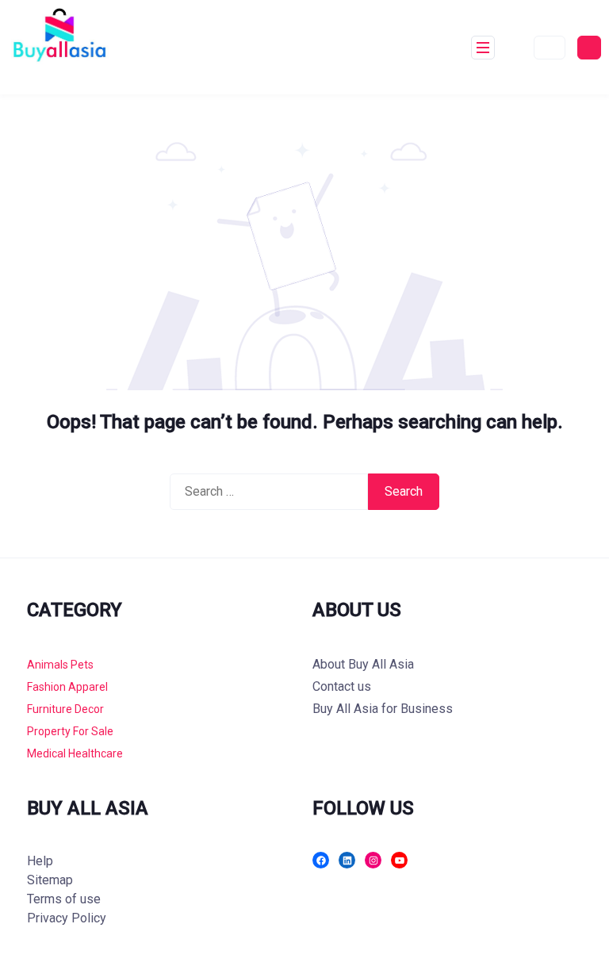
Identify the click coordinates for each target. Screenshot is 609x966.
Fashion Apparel (67, 686)
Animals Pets (60, 664)
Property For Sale (70, 731)
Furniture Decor (65, 709)
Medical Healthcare (75, 753)
